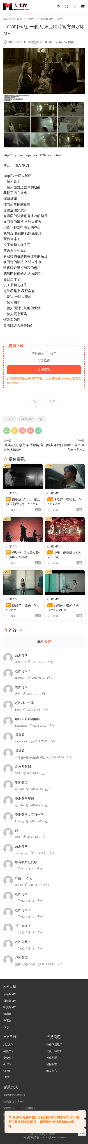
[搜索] (66, 6)
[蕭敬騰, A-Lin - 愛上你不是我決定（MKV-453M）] (23, 476)
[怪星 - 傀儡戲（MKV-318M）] (65, 529)
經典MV (8, 1051)
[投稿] (58, 6)
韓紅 (41, 419)
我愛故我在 (26, 419)
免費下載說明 (54, 1044)
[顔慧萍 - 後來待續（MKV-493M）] (65, 582)
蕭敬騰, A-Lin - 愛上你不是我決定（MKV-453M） (23, 502)
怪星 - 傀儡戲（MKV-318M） (64, 555)
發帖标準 (51, 1064)
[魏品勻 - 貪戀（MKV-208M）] (23, 582)
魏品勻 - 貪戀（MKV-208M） (22, 608)
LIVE (6, 1077)
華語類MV (35, 42)
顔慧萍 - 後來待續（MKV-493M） (63, 608)
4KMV (7, 1064)
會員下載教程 (54, 1051)
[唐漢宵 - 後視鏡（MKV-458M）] (65, 476)
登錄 (47, 641)
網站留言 (51, 1070)
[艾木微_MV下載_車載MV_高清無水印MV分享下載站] (16, 7)
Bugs (6, 1027)
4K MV (13, 493)
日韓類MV (9, 1000)
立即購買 (44, 369)
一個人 (10, 419)
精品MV (8, 1044)
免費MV (8, 1057)
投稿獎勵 (51, 1057)
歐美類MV (9, 1007)
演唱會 (7, 1013)
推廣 (71, 42)
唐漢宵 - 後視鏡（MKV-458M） (64, 502)
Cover (6, 1070)
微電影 (7, 1020)
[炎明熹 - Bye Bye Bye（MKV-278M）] (23, 529)
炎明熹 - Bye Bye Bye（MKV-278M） (23, 555)
